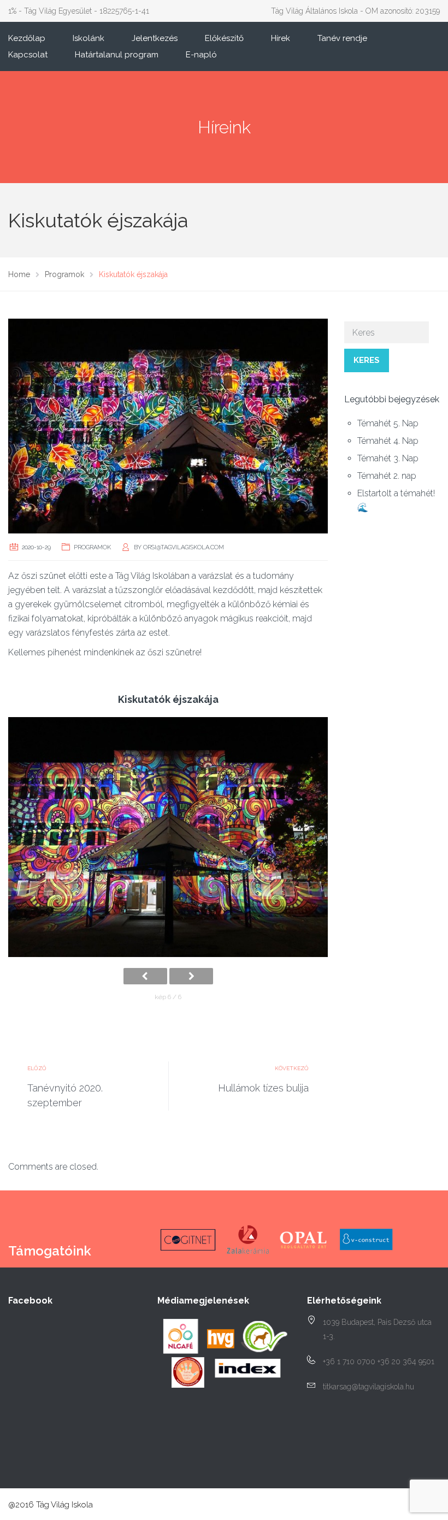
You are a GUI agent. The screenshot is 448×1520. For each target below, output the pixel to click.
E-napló (201, 55)
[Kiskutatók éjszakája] (168, 425)
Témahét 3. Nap (387, 458)
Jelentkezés (155, 38)
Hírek (280, 38)
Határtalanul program (116, 55)
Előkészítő (224, 38)
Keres (366, 360)
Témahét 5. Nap (387, 423)
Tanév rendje (342, 38)
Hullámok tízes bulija (263, 1088)
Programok (92, 547)
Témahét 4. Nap (387, 441)
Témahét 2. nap (386, 476)
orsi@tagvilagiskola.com (183, 547)
